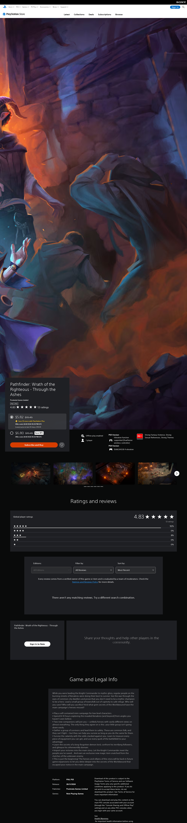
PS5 (17, 7)
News (55, 7)
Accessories (44, 7)
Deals (91, 14)
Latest (67, 14)
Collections (79, 14)
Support (64, 7)
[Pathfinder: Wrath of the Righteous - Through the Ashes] (31, 474)
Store (11, 7)
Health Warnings (101, 818)
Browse (119, 14)
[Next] (176, 473)
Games (24, 7)
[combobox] (51, 570)
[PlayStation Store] (14, 14)
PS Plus (33, 7)
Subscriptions (104, 14)
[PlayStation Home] (5, 7)
